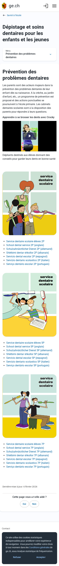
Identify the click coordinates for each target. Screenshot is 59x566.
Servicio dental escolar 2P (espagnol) (27, 256)
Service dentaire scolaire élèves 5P (25, 342)
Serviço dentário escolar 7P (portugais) (27, 466)
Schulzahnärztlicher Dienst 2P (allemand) (29, 248)
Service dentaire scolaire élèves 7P (25, 444)
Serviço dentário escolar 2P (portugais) (27, 264)
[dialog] (29, 548)
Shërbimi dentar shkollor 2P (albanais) (27, 252)
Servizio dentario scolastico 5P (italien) (28, 361)
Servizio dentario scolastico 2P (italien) (28, 260)
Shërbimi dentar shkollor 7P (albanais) (27, 455)
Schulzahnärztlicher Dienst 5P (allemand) (29, 350)
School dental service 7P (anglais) (25, 447)
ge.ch (14, 5)
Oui (24, 504)
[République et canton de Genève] (4, 5)
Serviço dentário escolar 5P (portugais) (27, 365)
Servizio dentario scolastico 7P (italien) (28, 462)
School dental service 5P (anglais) (25, 346)
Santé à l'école (14, 15)
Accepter (40, 557)
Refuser (17, 557)
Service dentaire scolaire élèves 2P (25, 241)
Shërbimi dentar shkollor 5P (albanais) (27, 354)
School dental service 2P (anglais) (25, 245)
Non (34, 504)
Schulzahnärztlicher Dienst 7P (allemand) (29, 451)
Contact (6, 528)
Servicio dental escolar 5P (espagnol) (27, 357)
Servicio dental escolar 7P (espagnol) (27, 459)
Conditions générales (39, 547)
